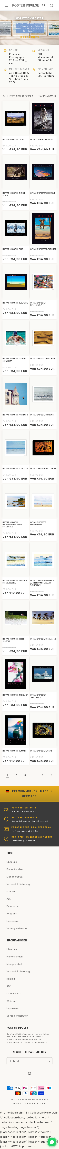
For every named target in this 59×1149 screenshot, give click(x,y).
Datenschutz (14, 906)
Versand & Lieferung (18, 884)
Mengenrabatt (15, 876)
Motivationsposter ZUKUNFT (42, 751)
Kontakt (11, 891)
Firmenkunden (15, 869)
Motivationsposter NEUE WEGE (42, 359)
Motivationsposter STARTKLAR (15, 469)
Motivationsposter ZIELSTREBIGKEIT (38, 304)
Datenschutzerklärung (35, 1103)
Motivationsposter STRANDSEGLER (38, 523)
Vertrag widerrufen (17, 928)
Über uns (12, 862)
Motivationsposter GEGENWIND (15, 303)
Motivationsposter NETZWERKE (43, 469)
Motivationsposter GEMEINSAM (43, 193)
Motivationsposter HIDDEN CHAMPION (13, 640)
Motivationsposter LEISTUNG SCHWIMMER (14, 360)
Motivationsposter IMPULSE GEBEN (13, 194)
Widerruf (12, 913)
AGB (9, 898)
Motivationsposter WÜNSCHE (14, 751)
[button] (6, 5)
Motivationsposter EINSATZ (13, 139)
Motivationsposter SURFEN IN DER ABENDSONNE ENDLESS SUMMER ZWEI (42, 583)
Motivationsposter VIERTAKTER (43, 639)
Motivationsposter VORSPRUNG (15, 415)
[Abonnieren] (48, 1061)
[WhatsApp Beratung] (52, 1142)
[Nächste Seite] (51, 775)
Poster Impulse (27, 1099)
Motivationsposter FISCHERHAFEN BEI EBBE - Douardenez (12, 524)
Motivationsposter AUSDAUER (42, 415)
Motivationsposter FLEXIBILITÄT (43, 249)
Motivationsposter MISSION (41, 139)
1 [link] (7, 775)
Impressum (13, 921)
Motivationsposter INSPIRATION (15, 695)
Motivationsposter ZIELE (12, 249)
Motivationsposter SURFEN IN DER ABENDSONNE (14, 582)
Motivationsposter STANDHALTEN (38, 696)
